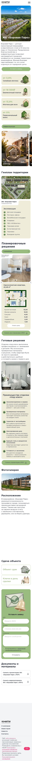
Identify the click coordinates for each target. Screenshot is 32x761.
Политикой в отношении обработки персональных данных (9, 749)
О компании (5, 726)
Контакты (5, 734)
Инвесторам (5, 728)
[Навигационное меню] (29, 2)
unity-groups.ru (11, 738)
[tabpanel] (16, 147)
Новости (4, 731)
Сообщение (6, 633)
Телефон (5, 625)
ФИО (4, 617)
